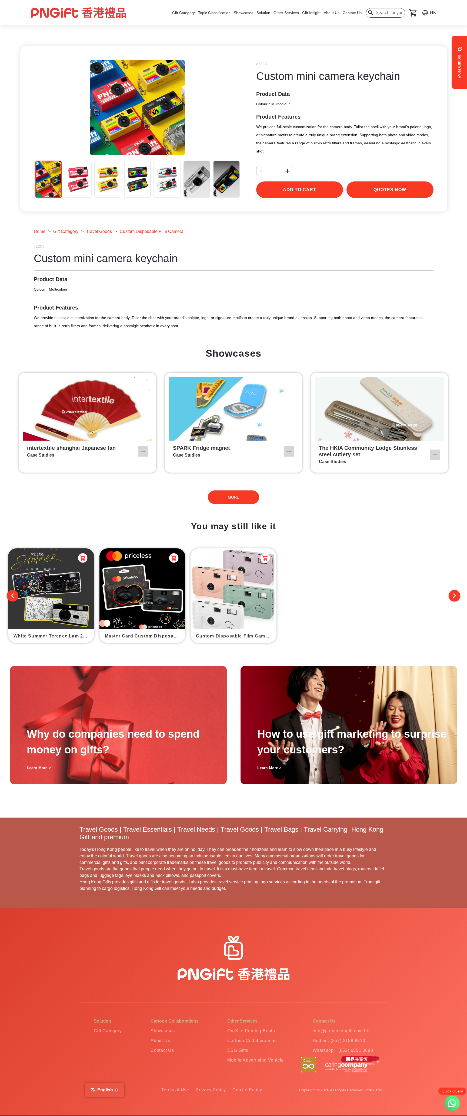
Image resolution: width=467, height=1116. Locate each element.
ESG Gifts (237, 1050)
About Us (331, 13)
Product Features (278, 117)
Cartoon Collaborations (252, 1040)
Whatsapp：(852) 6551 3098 (343, 1050)
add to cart (299, 189)
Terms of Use (175, 1090)
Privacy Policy (211, 1090)
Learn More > (39, 768)
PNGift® (374, 1090)
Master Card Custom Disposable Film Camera (145, 636)
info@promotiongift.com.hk (341, 1031)
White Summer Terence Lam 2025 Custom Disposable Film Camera (54, 636)
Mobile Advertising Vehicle (255, 1060)
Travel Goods (99, 231)
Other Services (286, 13)
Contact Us (352, 13)
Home (39, 231)
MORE (233, 497)
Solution (263, 13)
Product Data (273, 94)
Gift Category (183, 13)
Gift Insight (311, 13)
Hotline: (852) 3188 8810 (339, 1040)
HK (433, 12)
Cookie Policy (247, 1090)
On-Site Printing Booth (251, 1031)
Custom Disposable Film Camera (152, 231)
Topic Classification (214, 13)
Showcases (243, 13)
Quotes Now (389, 189)
